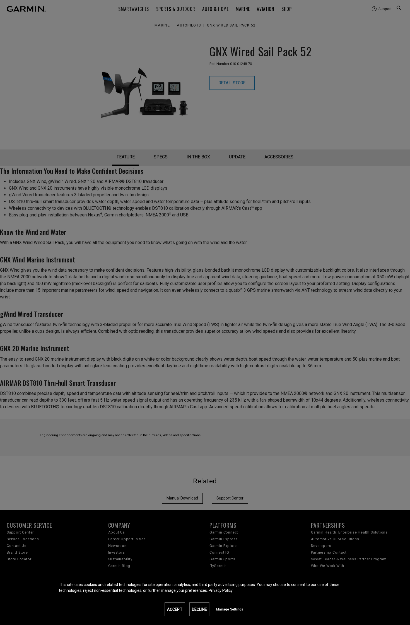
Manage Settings (229, 609)
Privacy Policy (221, 590)
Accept (174, 609)
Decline (199, 609)
